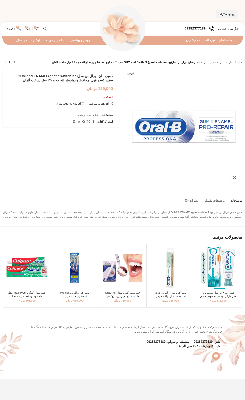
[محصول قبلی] (14, 62)
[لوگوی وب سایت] (122, 28)
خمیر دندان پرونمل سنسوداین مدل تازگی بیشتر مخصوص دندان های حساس (218, 296)
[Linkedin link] (79, 121)
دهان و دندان (227, 62)
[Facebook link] (93, 121)
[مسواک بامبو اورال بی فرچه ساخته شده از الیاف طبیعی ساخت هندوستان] (170, 268)
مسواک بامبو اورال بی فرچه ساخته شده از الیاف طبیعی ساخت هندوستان (170, 296)
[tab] (236, 198)
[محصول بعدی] (5, 62)
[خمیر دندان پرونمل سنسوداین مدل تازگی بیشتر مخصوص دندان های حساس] (218, 268)
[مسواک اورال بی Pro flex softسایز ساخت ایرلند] (75, 268)
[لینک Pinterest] (83, 121)
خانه (239, 62)
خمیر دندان (209, 62)
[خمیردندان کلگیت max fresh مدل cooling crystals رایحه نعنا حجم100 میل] (27, 268)
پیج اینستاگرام (227, 14)
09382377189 (203, 341)
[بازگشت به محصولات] (9, 62)
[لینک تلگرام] (74, 121)
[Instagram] (216, 356)
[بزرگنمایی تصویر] (234, 177)
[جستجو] (45, 29)
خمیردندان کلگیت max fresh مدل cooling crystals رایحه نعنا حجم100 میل (27, 296)
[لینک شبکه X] (88, 121)
